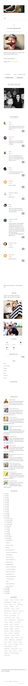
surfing (15, 646)
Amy (10, 204)
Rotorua (15, 642)
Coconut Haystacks (13, 417)
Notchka (11, 254)
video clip (15, 650)
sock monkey (15, 644)
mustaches (6, 630)
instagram (7, 344)
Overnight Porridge (13, 480)
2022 (6, 499)
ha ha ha (6, 622)
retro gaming (18, 639)
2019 (6, 504)
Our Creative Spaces (14, 61)
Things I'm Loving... (10, 545)
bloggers (15, 602)
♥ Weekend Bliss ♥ (9, 564)
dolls (10, 613)
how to (11, 624)
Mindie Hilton (13, 219)
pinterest (13, 344)
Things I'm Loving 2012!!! (11, 566)
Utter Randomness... (10, 574)
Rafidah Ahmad (13, 192)
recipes (21, 637)
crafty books (7, 608)
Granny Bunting (12, 445)
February (8, 536)
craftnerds (12, 606)
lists (22, 626)
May (7, 531)
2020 (6, 502)
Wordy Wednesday (10, 550)
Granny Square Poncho (13, 408)
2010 (6, 589)
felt (14, 349)
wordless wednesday (15, 653)
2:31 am (10, 221)
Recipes (5, 370)
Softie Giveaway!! (9, 586)
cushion (5, 613)
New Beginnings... (9, 540)
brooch (5, 604)
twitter (7, 349)
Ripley (5, 642)
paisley (5, 633)
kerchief (11, 626)
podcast (13, 635)
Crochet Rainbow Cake (10, 559)
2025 (6, 493)
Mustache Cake (12, 399)
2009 (6, 591)
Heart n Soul (13, 243)
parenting (11, 633)
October (8, 522)
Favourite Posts (7, 365)
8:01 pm (10, 194)
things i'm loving (14, 648)
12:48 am (10, 245)
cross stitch (14, 611)
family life (6, 615)
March (7, 535)
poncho (18, 635)
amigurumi (6, 599)
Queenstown (6, 637)
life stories (17, 626)
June (7, 529)
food (14, 617)
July (7, 527)
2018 (6, 506)
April (7, 533)
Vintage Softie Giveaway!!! (14, 463)
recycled (6, 639)
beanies (21, 599)
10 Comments (8, 74)
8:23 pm (10, 206)
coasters (6, 606)
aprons (11, 599)
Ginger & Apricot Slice (10, 571)
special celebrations (8, 646)
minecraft (17, 628)
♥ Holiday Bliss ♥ (9, 554)
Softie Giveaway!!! (13, 472)
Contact (5, 377)
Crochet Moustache (10, 578)
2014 (6, 513)
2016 (6, 509)
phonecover (16, 633)
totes (21, 648)
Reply (23, 131)
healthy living (17, 622)
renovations (12, 639)
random (16, 637)
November (8, 520)
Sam (10, 151)
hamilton (11, 622)
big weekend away (7, 602)
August (7, 526)
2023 (6, 497)
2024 (6, 495)
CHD (10, 122)
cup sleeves (21, 611)
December (8, 518)
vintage (20, 650)
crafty (17, 606)
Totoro (5, 650)
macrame (6, 628)
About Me (6, 375)
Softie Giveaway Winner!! (11, 576)
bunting (10, 604)
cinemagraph (19, 604)
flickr (21, 344)
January (7, 538)
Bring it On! (8, 542)
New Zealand (17, 630)
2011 (6, 587)
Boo (19, 602)
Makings (5, 368)
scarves (20, 642)
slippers (9, 644)
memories (11, 628)
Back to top (21, 683)
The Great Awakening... (10, 569)
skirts (5, 644)
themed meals (7, 648)
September (8, 524)
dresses (14, 613)
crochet (17, 608)
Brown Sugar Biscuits (10, 583)
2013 (6, 515)
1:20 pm (10, 169)
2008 (6, 593)
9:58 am (10, 153)
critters (12, 608)
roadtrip (10, 642)
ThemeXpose (15, 681)
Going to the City (9, 562)
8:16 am (10, 124)
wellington (6, 653)
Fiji (17, 615)
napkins (11, 630)
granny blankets (12, 619)
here (18, 54)
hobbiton (6, 624)
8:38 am (10, 138)
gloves (5, 619)
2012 (6, 517)
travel (10, 650)
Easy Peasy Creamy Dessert (11, 552)
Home (5, 363)
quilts (12, 637)
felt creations (13, 615)
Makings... (8, 547)
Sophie (11, 181)
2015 (6, 511)
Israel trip (6, 626)
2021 (6, 500)
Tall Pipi (11, 137)
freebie (17, 617)
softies (21, 644)
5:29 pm (10, 256)
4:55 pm (10, 183)
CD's (14, 604)
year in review (7, 655)
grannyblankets (20, 619)
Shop (5, 373)
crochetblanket (7, 611)
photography (7, 635)
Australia (17, 599)
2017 (6, 508)
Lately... (7, 581)
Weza (10, 168)
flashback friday (7, 617)
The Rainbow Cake (13, 436)
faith (19, 613)
